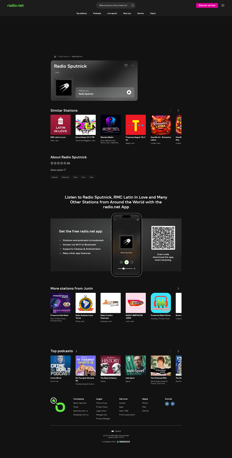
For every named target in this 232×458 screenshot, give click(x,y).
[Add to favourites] (126, 65)
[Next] (178, 109)
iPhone (145, 403)
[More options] (132, 65)
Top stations (81, 13)
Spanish (55, 177)
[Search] (132, 5)
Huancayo (65, 177)
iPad (144, 407)
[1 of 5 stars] (52, 163)
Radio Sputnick (86, 94)
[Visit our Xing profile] (173, 403)
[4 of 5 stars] (61, 163)
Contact (122, 403)
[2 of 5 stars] (55, 163)
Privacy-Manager (103, 419)
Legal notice (101, 411)
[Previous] (170, 109)
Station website (56, 170)
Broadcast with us (80, 415)
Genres (140, 13)
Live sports (112, 13)
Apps (121, 407)
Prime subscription (127, 415)
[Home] (55, 56)
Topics (153, 13)
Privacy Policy (102, 407)
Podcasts (97, 13)
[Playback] (129, 92)
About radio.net (79, 403)
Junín (75, 177)
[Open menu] (222, 5)
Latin (57, 72)
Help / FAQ (123, 411)
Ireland (117, 431)
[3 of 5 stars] (58, 163)
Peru (83, 177)
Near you (127, 13)
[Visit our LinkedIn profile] (167, 403)
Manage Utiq (101, 415)
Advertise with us (80, 411)
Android (145, 411)
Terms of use (101, 403)
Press (75, 407)
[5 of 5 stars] (64, 163)
